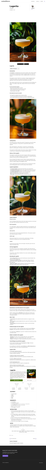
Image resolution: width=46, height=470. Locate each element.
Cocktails (32, 1)
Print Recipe (17, 380)
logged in (15, 443)
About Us (37, 1)
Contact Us (5, 455)
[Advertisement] (23, 17)
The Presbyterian (13, 438)
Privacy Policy (41, 462)
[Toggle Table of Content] (18, 68)
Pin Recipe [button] (30, 380)
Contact (41, 1)
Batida (34, 438)
